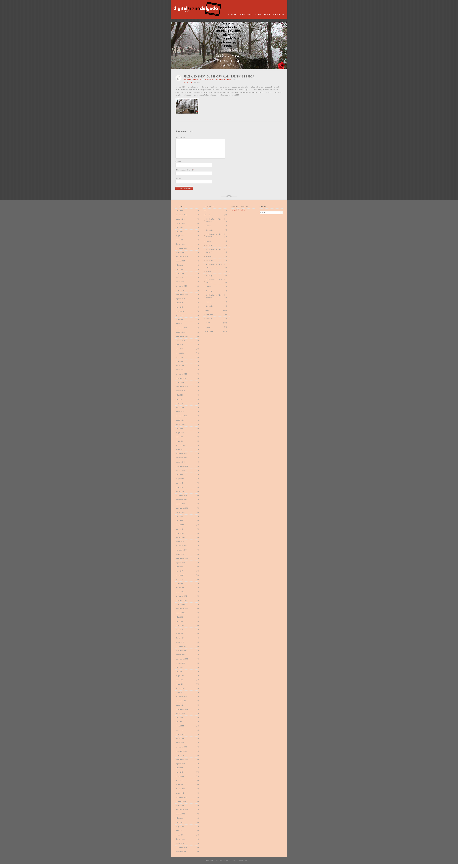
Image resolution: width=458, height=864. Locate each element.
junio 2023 (179, 307)
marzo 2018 (180, 533)
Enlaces (267, 14)
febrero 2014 (180, 738)
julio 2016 (179, 617)
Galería (242, 14)
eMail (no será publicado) (184, 170)
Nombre (178, 161)
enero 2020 (180, 449)
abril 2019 (179, 483)
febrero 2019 (180, 491)
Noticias (227, 80)
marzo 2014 (180, 734)
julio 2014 (179, 717)
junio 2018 (179, 521)
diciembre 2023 (181, 286)
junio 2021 (179, 399)
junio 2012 (179, 822)
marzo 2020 (180, 441)
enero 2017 (180, 592)
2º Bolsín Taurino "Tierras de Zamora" (208, 80)
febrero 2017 (180, 588)
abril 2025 (179, 240)
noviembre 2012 (181, 801)
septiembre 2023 (182, 294)
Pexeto (251, 860)
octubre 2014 (180, 705)
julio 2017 (179, 567)
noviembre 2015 (181, 650)
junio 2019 (179, 475)
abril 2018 (179, 529)
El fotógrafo (278, 14)
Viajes (208, 327)
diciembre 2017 (181, 546)
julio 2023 (179, 303)
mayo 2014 (180, 726)
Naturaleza (209, 318)
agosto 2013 (180, 764)
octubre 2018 (180, 504)
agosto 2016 (180, 613)
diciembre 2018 (181, 495)
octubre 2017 (180, 554)
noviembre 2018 (181, 500)
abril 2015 (179, 680)
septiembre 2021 (182, 387)
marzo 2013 (180, 785)
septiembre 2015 (182, 659)
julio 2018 (179, 516)
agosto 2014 (180, 713)
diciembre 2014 (181, 697)
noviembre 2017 (181, 550)
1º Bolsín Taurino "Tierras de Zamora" (215, 220)
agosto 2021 (180, 391)
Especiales (209, 314)
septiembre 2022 (182, 336)
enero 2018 (180, 541)
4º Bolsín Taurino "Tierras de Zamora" (215, 266)
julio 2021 (179, 395)
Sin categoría (208, 331)
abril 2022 (179, 357)
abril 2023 (179, 315)
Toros (208, 323)
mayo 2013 (180, 776)
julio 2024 (179, 265)
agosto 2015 (180, 663)
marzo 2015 (180, 684)
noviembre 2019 (181, 458)
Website (178, 178)
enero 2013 (180, 793)
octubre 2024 (180, 252)
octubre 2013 (180, 755)
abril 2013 (179, 780)
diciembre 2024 (181, 248)
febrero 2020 (180, 445)
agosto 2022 (180, 340)
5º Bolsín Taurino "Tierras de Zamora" (215, 281)
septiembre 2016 (182, 609)
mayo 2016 (180, 625)
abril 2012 (179, 831)
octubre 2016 (180, 604)
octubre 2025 (180, 219)
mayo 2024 (180, 273)
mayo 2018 (180, 525)
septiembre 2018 (182, 508)
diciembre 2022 (181, 328)
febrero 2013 (180, 789)
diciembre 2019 (181, 454)
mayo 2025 (180, 236)
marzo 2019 (180, 487)
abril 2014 (179, 730)
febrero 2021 (180, 407)
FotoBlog (232, 14)
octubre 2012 (180, 805)
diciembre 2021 (181, 374)
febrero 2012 (180, 839)
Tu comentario (180, 137)
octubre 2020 (180, 420)
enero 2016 (180, 642)
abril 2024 (179, 278)
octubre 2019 (180, 462)
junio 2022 (179, 349)
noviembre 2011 (181, 852)
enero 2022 (180, 370)
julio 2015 (179, 667)
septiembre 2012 (182, 810)
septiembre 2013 (182, 759)
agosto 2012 (180, 814)
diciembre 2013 (181, 747)
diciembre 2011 (181, 847)
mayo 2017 (180, 575)
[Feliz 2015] (187, 113)
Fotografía (234, 210)
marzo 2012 (180, 835)
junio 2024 (179, 269)
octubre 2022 (180, 332)
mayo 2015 (180, 676)
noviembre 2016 (181, 600)
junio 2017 (179, 571)
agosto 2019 (180, 470)
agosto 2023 (180, 299)
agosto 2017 (180, 563)
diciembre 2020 (181, 416)
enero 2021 (180, 412)
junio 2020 (179, 428)
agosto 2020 (180, 424)
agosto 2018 (180, 512)
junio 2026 (179, 211)
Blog (249, 14)
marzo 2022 (180, 361)
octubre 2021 (180, 382)
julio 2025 (179, 227)
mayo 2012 (180, 826)
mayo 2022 (180, 353)
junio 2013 (179, 772)
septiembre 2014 (182, 709)
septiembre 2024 (182, 257)
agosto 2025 (180, 223)
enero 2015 (180, 692)
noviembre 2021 (181, 378)
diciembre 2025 (181, 215)
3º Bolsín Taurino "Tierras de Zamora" (215, 251)
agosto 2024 (180, 261)
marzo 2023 (180, 319)
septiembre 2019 (182, 466)
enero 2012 (180, 843)
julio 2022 (179, 345)
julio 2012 (179, 818)
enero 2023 (180, 324)
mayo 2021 (180, 403)
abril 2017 (179, 579)
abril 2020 (179, 437)
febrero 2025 (180, 244)
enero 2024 (180, 282)
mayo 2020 (180, 433)
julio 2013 (179, 768)
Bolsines (257, 14)
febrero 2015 (180, 688)
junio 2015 (179, 671)
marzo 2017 (180, 583)
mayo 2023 (180, 311)
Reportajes (209, 230)
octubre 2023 (180, 290)
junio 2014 (179, 722)
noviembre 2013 (181, 751)
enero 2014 (180, 743)
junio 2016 (179, 621)
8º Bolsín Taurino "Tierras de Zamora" (215, 296)
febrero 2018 (180, 537)
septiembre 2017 (182, 558)
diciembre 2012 (181, 797)
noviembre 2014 (181, 701)
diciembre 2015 (181, 646)
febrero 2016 (180, 638)
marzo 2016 (180, 634)
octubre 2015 (180, 655)
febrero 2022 (180, 366)
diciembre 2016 (181, 596)
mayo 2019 (180, 479)
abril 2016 (179, 629)
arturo (186, 82)
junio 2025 (179, 231)
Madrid (240, 210)
